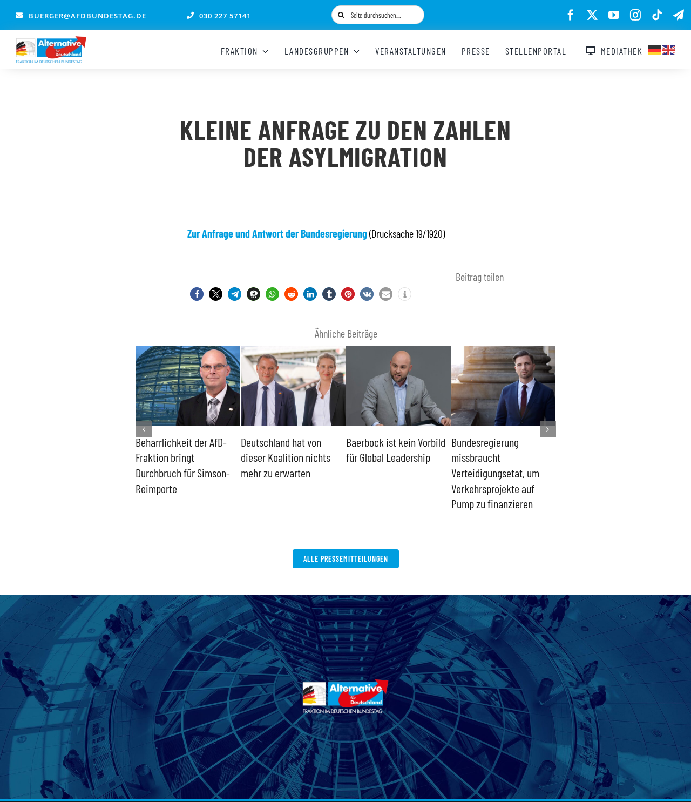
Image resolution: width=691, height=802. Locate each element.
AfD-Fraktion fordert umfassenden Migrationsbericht (386, 457)
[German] (655, 48)
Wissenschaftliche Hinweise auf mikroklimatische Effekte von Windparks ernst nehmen (502, 472)
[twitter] (592, 15)
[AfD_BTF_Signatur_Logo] (51, 41)
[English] (669, 48)
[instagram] (635, 15)
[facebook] (570, 15)
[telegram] (678, 15)
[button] (197, 294)
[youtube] (613, 15)
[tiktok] (657, 15)
